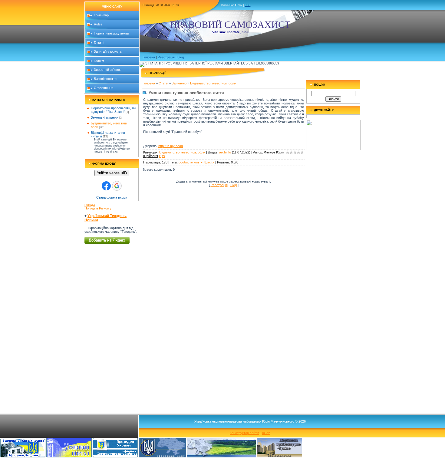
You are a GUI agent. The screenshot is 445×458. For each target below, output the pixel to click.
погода (89, 204)
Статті (163, 83)
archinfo (225, 152)
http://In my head (170, 146)
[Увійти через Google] (117, 186)
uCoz (266, 433)
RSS (247, 5)
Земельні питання (104, 117)
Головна (149, 57)
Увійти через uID (112, 173)
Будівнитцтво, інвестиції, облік (213, 83)
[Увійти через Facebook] (106, 185)
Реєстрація (166, 57)
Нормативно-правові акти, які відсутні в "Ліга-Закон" (113, 110)
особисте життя (191, 162)
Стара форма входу (111, 197)
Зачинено (179, 83)
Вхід (180, 57)
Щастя (209, 162)
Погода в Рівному (97, 208)
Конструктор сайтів (244, 433)
